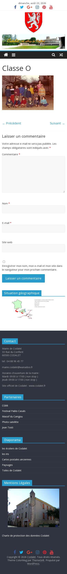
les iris (5, 454)
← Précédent (11, 123)
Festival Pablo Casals (13, 411)
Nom (6, 203)
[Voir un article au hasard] (61, 54)
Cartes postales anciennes (16, 459)
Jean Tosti (7, 427)
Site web (7, 242)
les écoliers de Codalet (14, 448)
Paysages (7, 465)
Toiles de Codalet (11, 470)
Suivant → (57, 123)
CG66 (5, 405)
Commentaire (11, 154)
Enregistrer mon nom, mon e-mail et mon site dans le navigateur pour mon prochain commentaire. (32, 267)
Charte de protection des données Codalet (25, 535)
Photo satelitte (10, 422)
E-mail (6, 223)
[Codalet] (6, 55)
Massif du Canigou (12, 416)
